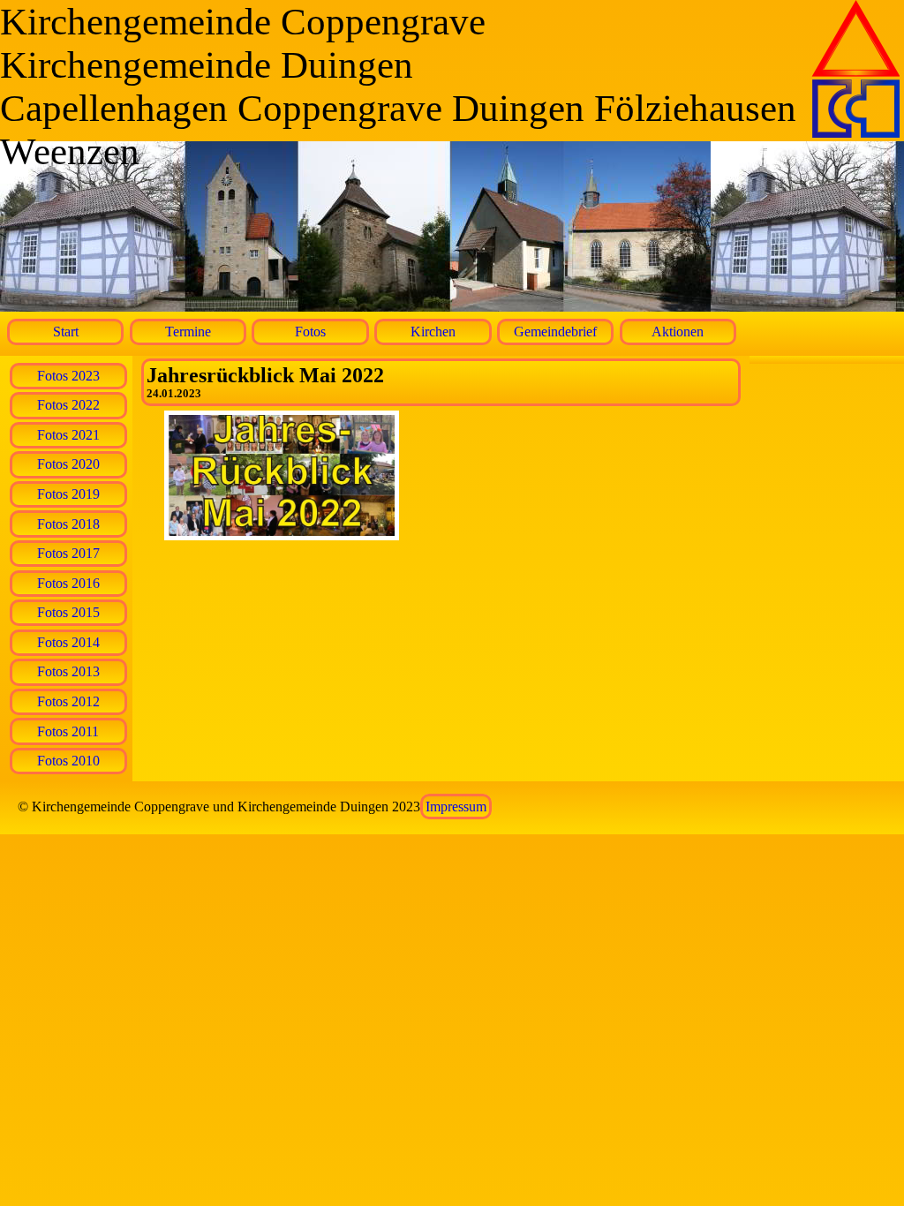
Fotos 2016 (68, 583)
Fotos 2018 (68, 523)
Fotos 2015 (68, 612)
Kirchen (433, 331)
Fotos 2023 (68, 375)
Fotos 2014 (68, 642)
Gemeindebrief (555, 331)
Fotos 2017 (68, 553)
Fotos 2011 (68, 731)
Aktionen (678, 331)
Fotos (310, 331)
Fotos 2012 (68, 701)
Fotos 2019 (68, 493)
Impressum (456, 806)
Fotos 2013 (68, 671)
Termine (188, 331)
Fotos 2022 (68, 404)
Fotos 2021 (68, 434)
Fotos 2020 (68, 463)
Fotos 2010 (68, 760)
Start (66, 331)
